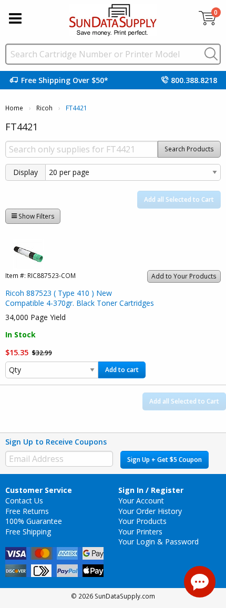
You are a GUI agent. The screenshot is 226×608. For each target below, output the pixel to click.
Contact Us (24, 501)
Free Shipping (28, 532)
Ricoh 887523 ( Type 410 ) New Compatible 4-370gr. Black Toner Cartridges (79, 298)
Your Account (141, 501)
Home (14, 108)
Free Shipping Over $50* (64, 80)
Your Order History (150, 511)
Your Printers (140, 532)
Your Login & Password (158, 542)
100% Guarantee (33, 521)
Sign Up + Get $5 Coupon (164, 459)
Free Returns (27, 511)
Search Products (189, 149)
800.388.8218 (194, 80)
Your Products (142, 521)
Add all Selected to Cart (179, 199)
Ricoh (44, 108)
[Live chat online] (199, 581)
